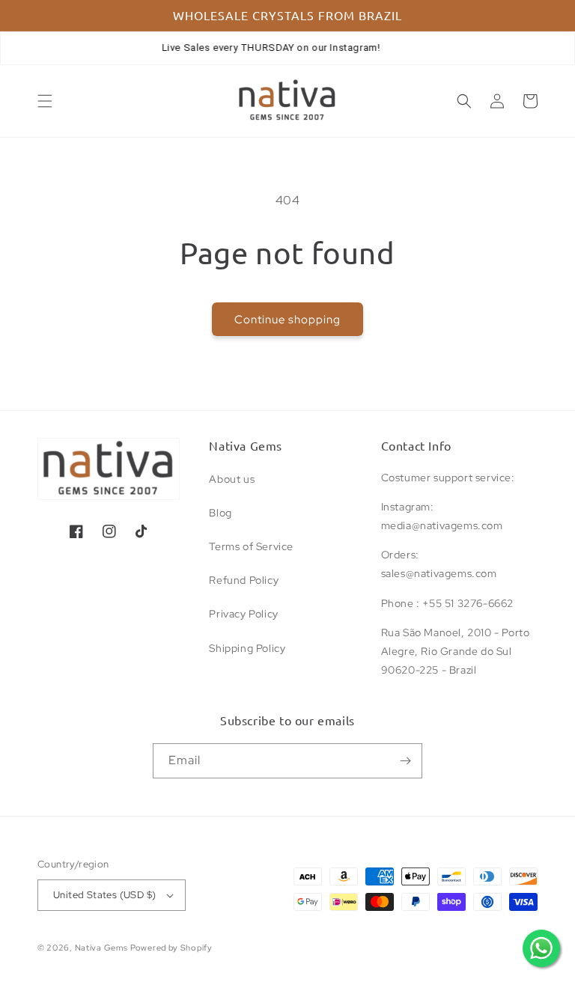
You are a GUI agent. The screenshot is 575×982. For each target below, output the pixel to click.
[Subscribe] (405, 760)
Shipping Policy (247, 648)
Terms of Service (251, 546)
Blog (220, 512)
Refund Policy (244, 580)
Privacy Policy (243, 613)
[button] (44, 101)
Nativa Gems (101, 947)
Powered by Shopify (171, 947)
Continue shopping (287, 319)
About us (232, 479)
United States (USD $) (104, 894)
